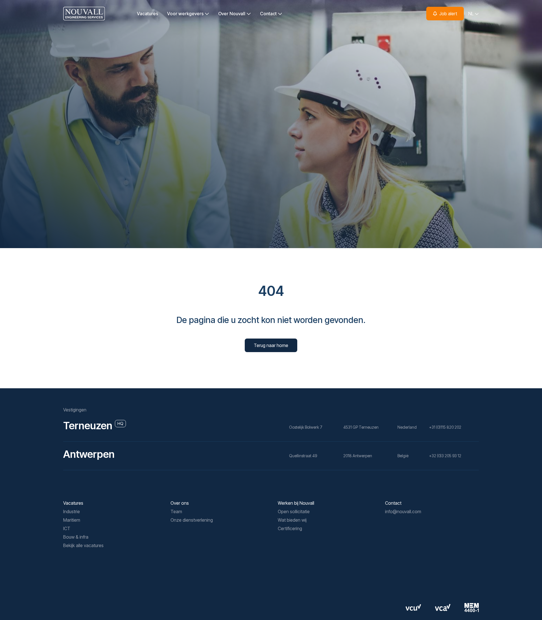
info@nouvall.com (403, 511)
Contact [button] (269, 13)
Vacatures (147, 13)
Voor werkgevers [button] (186, 13)
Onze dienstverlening (192, 520)
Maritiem (71, 520)
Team (176, 511)
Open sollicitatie (294, 511)
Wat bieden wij (292, 520)
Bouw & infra (75, 537)
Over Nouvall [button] (232, 13)
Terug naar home (271, 345)
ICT (66, 528)
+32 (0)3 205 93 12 (445, 455)
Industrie (71, 511)
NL (471, 13)
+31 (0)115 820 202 (445, 427)
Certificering (290, 528)
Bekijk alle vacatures (83, 545)
